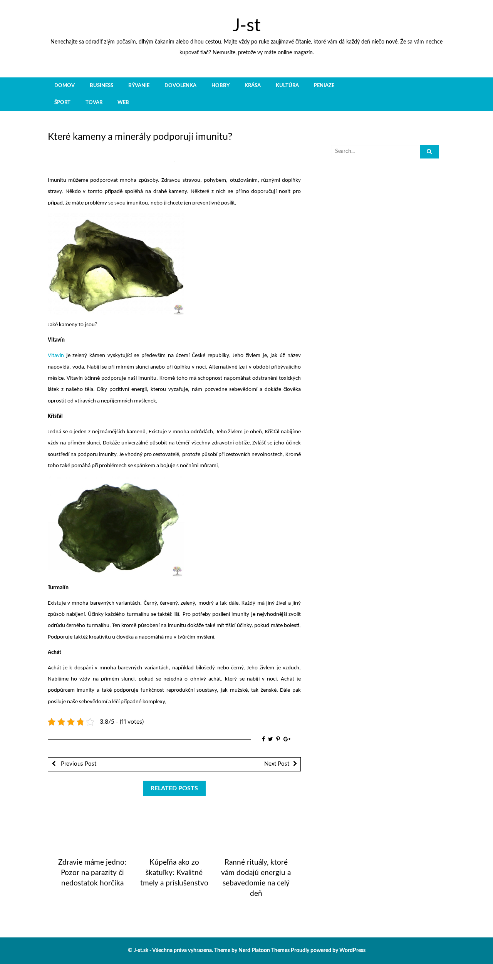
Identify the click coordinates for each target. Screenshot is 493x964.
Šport (62, 102)
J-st (246, 26)
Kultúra (287, 85)
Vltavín (56, 356)
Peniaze (324, 85)
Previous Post (77, 764)
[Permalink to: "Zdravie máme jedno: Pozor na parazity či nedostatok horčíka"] (92, 824)
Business (101, 85)
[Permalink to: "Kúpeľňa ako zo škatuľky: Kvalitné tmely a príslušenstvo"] (174, 824)
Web (123, 102)
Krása (253, 85)
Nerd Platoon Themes (264, 950)
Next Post (276, 764)
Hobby (220, 85)
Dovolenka (180, 85)
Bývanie (138, 85)
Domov (64, 85)
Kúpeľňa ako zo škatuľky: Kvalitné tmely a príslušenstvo (174, 873)
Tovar (94, 102)
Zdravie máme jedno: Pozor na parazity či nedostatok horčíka (92, 873)
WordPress (352, 950)
